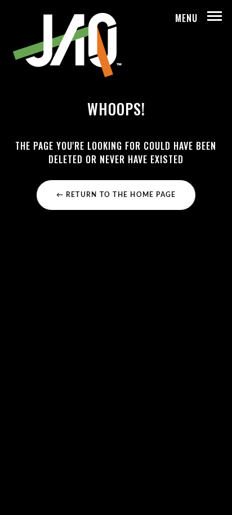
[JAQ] (66, 45)
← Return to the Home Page (116, 194)
